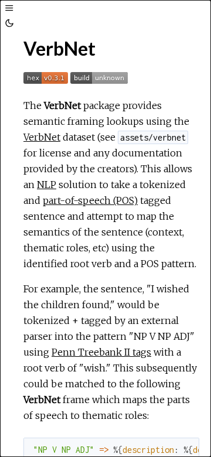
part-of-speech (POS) (90, 200)
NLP (46, 184)
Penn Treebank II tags (101, 352)
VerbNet (41, 137)
